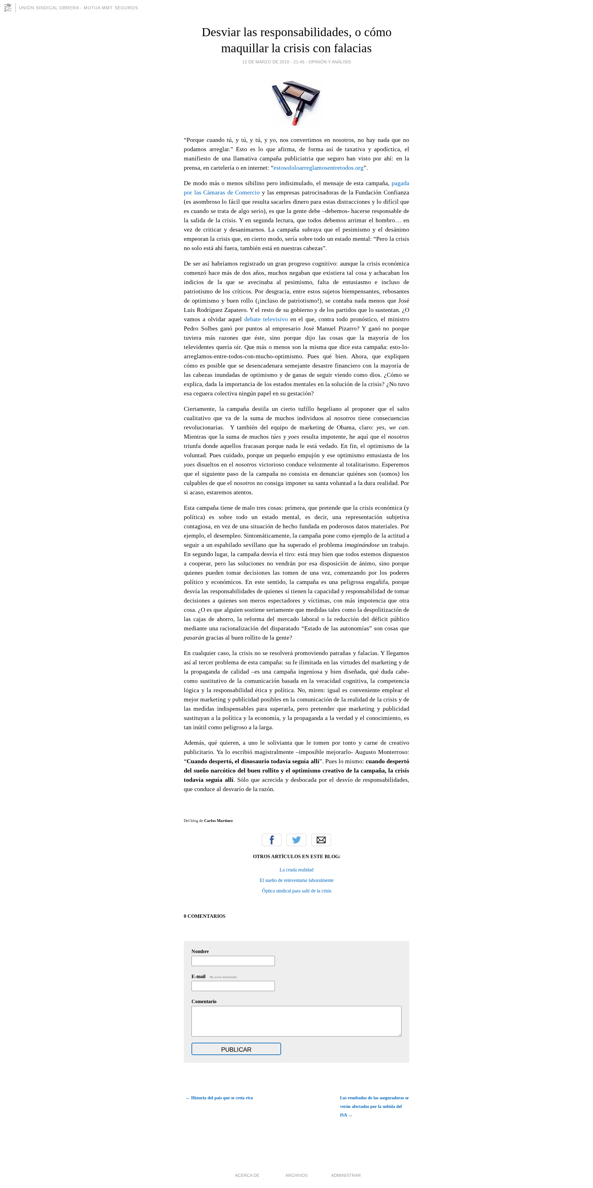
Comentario (204, 1001)
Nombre (200, 951)
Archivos (296, 1175)
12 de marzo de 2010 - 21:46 (273, 61)
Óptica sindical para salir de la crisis (296, 890)
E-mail (214, 976)
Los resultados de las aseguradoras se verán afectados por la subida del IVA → (374, 1107)
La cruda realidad (296, 869)
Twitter (296, 840)
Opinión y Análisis (330, 61)
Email (321, 840)
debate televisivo (266, 319)
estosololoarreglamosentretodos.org (319, 167)
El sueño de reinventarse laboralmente (297, 880)
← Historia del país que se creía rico (219, 1098)
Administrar (346, 1175)
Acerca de (247, 1175)
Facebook (272, 840)
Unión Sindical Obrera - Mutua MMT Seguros (78, 7)
